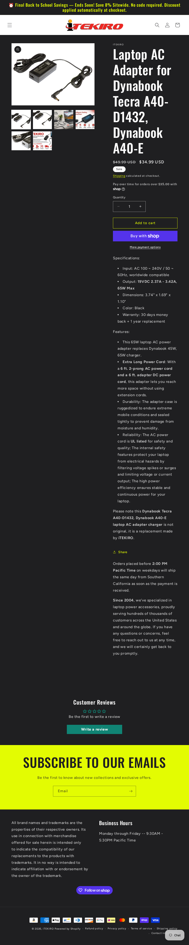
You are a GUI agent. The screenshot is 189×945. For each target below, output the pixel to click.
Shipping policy (167, 928)
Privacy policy (117, 928)
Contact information (164, 933)
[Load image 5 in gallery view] (21, 140)
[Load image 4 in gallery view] (85, 119)
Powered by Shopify (68, 928)
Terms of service (141, 928)
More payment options (145, 247)
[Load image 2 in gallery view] (42, 119)
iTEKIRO (48, 928)
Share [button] (122, 552)
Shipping (119, 175)
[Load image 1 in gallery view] (21, 119)
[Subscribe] (131, 791)
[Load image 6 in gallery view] (42, 140)
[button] (10, 25)
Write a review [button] (94, 729)
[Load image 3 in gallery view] (63, 119)
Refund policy (94, 928)
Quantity (119, 197)
